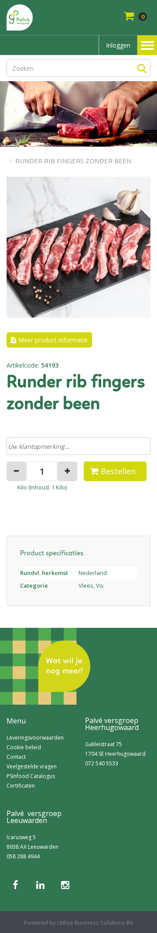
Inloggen (118, 45)
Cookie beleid (24, 747)
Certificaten (21, 785)
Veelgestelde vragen (32, 766)
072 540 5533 (101, 763)
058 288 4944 (23, 856)
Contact (16, 757)
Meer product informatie (53, 340)
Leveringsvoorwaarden (35, 737)
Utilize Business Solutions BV (95, 922)
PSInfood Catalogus (31, 776)
